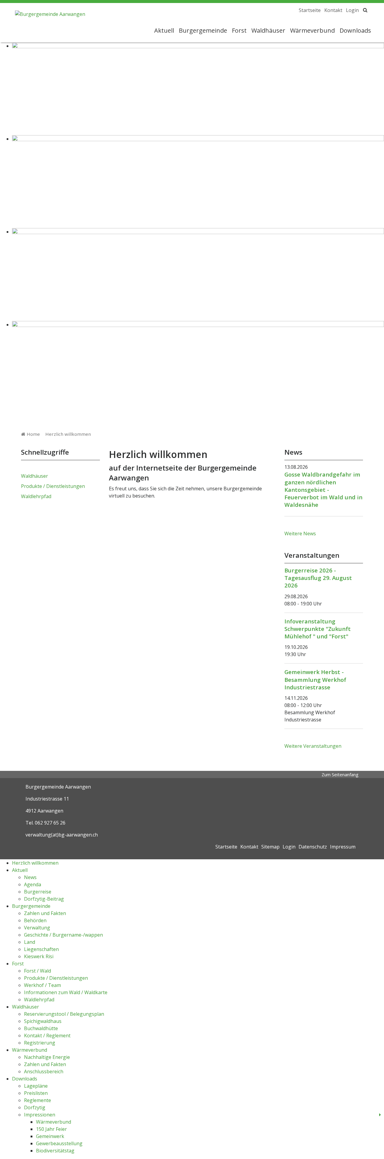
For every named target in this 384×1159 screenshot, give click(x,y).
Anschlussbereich (43, 1071)
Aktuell (164, 30)
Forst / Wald (37, 970)
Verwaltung (37, 927)
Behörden (35, 920)
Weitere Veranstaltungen (312, 746)
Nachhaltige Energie (47, 1057)
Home (33, 434)
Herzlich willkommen (68, 434)
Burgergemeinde (203, 30)
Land (29, 942)
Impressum (343, 846)
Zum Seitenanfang (340, 774)
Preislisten (36, 1093)
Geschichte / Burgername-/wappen (63, 935)
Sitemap (270, 846)
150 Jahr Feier (51, 1129)
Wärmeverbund (312, 30)
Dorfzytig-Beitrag (44, 899)
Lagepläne (36, 1086)
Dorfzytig (34, 1107)
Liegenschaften (41, 949)
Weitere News (300, 533)
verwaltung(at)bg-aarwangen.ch (62, 834)
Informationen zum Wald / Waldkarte (65, 992)
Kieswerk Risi (38, 956)
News (30, 877)
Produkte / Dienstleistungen (53, 486)
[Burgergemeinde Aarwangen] (50, 12)
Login (352, 10)
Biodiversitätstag (55, 1150)
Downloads (355, 30)
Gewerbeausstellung (59, 1143)
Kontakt (333, 10)
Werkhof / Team (42, 985)
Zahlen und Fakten (45, 913)
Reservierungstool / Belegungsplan (64, 1014)
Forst (239, 30)
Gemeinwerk (50, 1136)
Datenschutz (312, 846)
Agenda (32, 884)
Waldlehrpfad (36, 496)
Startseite (310, 10)
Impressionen (39, 1114)
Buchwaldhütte (41, 1028)
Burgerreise (37, 891)
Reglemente (37, 1100)
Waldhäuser (268, 30)
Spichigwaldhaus (43, 1021)
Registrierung (39, 1042)
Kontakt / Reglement (47, 1035)
